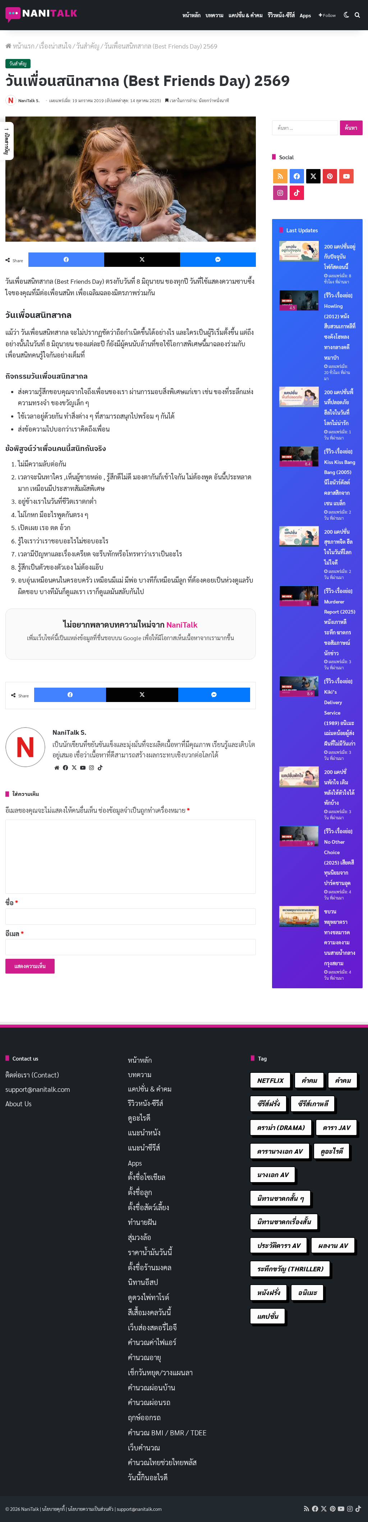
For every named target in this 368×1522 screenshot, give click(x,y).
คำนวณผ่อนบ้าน (151, 1387)
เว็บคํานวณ (144, 1447)
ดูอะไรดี (139, 1117)
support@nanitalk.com (37, 1089)
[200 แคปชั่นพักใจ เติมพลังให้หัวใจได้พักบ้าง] (299, 776)
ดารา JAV (336, 1127)
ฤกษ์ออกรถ (144, 1417)
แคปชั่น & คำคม (246, 15)
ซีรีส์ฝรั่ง (268, 1103)
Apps (305, 15)
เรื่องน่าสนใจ (55, 46)
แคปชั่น (268, 1316)
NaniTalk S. (29, 100)
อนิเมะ (307, 1292)
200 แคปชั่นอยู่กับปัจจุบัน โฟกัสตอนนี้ (339, 256)
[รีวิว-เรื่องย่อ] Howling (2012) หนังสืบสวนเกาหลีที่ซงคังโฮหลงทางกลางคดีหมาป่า (339, 326)
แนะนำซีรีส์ (144, 1147)
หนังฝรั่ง (268, 1292)
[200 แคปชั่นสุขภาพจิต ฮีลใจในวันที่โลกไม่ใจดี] (299, 536)
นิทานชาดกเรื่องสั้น (284, 1221)
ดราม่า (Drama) (281, 1127)
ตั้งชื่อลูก (140, 1192)
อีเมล (14, 933)
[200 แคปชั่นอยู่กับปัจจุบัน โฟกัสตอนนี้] (299, 251)
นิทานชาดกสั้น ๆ (280, 1198)
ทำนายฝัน (142, 1222)
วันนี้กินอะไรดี (148, 1477)
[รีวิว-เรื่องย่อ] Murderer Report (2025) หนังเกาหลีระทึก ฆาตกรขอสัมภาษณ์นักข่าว (339, 622)
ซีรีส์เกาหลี (312, 1103)
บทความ (215, 15)
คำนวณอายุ (144, 1357)
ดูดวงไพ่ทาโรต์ (148, 1297)
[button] (7, 141)
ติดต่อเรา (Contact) (32, 1074)
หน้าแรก (23, 46)
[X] (74, 768)
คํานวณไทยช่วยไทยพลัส (162, 1462)
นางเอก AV (273, 1174)
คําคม (342, 1080)
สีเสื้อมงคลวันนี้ (149, 1312)
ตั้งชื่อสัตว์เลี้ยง (148, 1207)
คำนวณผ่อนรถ (149, 1402)
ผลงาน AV (333, 1245)
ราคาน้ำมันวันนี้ (150, 1252)
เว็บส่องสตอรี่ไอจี (152, 1327)
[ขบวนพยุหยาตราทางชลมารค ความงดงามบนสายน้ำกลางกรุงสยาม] (299, 916)
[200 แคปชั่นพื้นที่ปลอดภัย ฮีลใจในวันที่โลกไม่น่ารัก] (299, 397)
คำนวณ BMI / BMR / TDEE (167, 1432)
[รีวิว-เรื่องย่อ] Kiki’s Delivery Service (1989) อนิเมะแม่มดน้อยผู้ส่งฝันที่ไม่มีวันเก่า (339, 712)
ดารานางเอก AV (280, 1151)
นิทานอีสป (143, 1282)
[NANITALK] (41, 15)
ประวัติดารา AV (278, 1245)
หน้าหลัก (192, 15)
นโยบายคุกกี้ (53, 1509)
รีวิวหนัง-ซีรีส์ (281, 15)
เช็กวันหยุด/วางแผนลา (160, 1372)
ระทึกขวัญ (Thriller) (290, 1268)
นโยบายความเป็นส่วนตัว (91, 1509)
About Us (18, 1103)
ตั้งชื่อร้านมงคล (149, 1267)
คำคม (309, 1080)
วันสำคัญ (88, 46)
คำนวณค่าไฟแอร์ (152, 1342)
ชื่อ (11, 902)
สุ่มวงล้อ (139, 1237)
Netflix (270, 1080)
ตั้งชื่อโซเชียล (146, 1177)
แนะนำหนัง (144, 1132)
